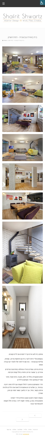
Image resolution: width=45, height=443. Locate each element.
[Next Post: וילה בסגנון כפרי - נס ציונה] (22, 420)
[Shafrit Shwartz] (22, 23)
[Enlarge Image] (22, 46)
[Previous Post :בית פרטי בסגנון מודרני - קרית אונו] (35, 416)
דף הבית (35, 429)
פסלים (14, 429)
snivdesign (26, 434)
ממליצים (20, 429)
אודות (30, 429)
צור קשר (9, 429)
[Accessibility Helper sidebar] (42, 2)
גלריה (25, 429)
